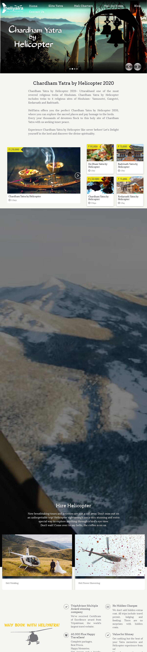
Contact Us (36, 11)
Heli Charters (83, 5)
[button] (78, 175)
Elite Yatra (56, 5)
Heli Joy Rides (113, 5)
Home (33, 5)
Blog (137, 5)
